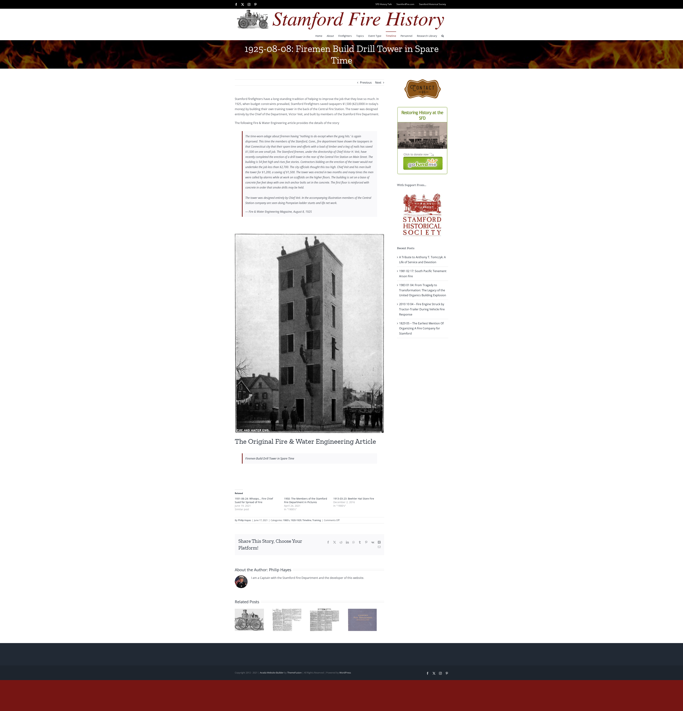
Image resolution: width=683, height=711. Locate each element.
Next (378, 82)
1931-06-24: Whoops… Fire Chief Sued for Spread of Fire (254, 500)
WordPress (345, 674)
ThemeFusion (294, 674)
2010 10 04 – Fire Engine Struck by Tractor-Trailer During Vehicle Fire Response (422, 309)
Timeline (306, 520)
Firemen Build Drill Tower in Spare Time (269, 458)
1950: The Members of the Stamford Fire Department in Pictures (305, 500)
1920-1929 (296, 520)
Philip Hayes (244, 520)
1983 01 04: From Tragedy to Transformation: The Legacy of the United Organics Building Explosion (422, 290)
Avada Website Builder (272, 674)
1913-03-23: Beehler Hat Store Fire (353, 498)
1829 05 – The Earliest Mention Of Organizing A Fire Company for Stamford (421, 328)
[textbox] (309, 174)
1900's (286, 520)
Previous (366, 82)
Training (316, 520)
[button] (442, 35)
